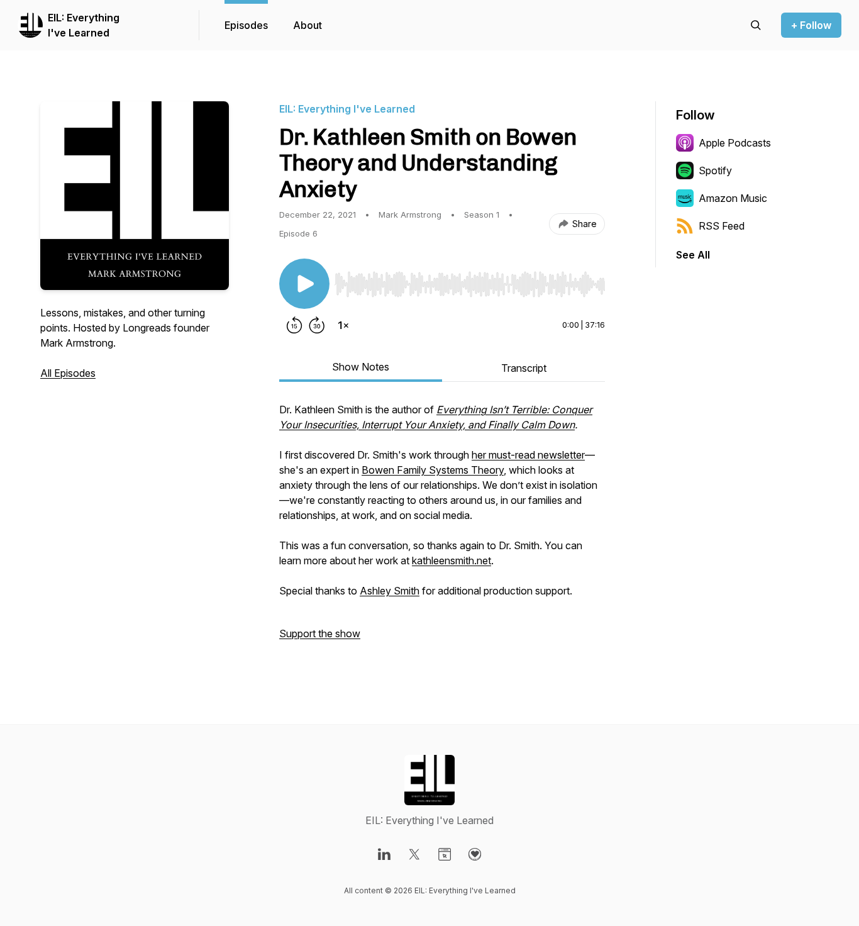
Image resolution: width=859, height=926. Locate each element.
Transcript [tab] (523, 368)
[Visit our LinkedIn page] (384, 854)
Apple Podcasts (735, 143)
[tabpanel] (442, 528)
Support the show (319, 633)
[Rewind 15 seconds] (294, 325)
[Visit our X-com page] (414, 854)
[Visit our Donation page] (474, 854)
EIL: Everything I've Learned (83, 25)
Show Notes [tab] (360, 366)
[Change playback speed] (343, 325)
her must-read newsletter (528, 455)
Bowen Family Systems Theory (433, 470)
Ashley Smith (389, 590)
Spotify (715, 170)
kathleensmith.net (451, 560)
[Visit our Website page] (444, 854)
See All (693, 254)
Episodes (246, 25)
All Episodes (68, 373)
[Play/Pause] (304, 284)
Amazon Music (733, 198)
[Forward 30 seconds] (317, 325)
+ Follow (811, 25)
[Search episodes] (756, 25)
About (307, 25)
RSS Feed (722, 226)
